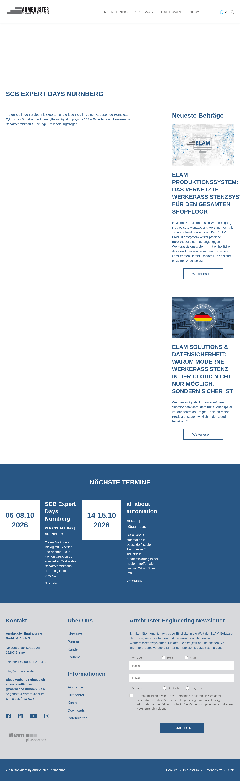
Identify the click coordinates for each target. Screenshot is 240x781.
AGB (231, 770)
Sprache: (138, 688)
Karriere (74, 657)
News (194, 12)
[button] (145, 12)
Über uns (75, 634)
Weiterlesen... (203, 274)
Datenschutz (213, 770)
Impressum (191, 770)
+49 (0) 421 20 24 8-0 (33, 662)
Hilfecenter (76, 695)
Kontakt (74, 703)
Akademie (75, 687)
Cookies (171, 770)
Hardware (171, 12)
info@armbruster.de (20, 671)
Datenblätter (77, 718)
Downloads (76, 710)
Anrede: (137, 657)
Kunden (74, 649)
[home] (28, 11)
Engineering (115, 12)
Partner (73, 642)
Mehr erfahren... (53, 583)
